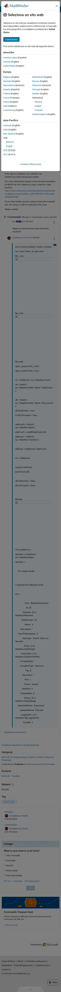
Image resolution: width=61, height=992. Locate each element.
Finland (6, 93)
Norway (35, 81)
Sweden (35, 93)
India (5, 129)
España (6, 89)
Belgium (7, 77)
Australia (7, 125)
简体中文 (10, 142)
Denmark (7, 81)
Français (39, 110)
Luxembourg (9, 110)
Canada (7, 62)
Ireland (6, 102)
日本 (5, 150)
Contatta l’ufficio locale (30, 164)
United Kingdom (39, 114)
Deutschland (9, 85)
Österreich (37, 85)
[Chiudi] (57, 6)
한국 (5, 154)
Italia (5, 106)
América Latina (10, 57)
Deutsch (38, 102)
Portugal (36, 89)
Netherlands (37, 77)
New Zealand (9, 134)
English (38, 106)
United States (9, 66)
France (6, 98)
